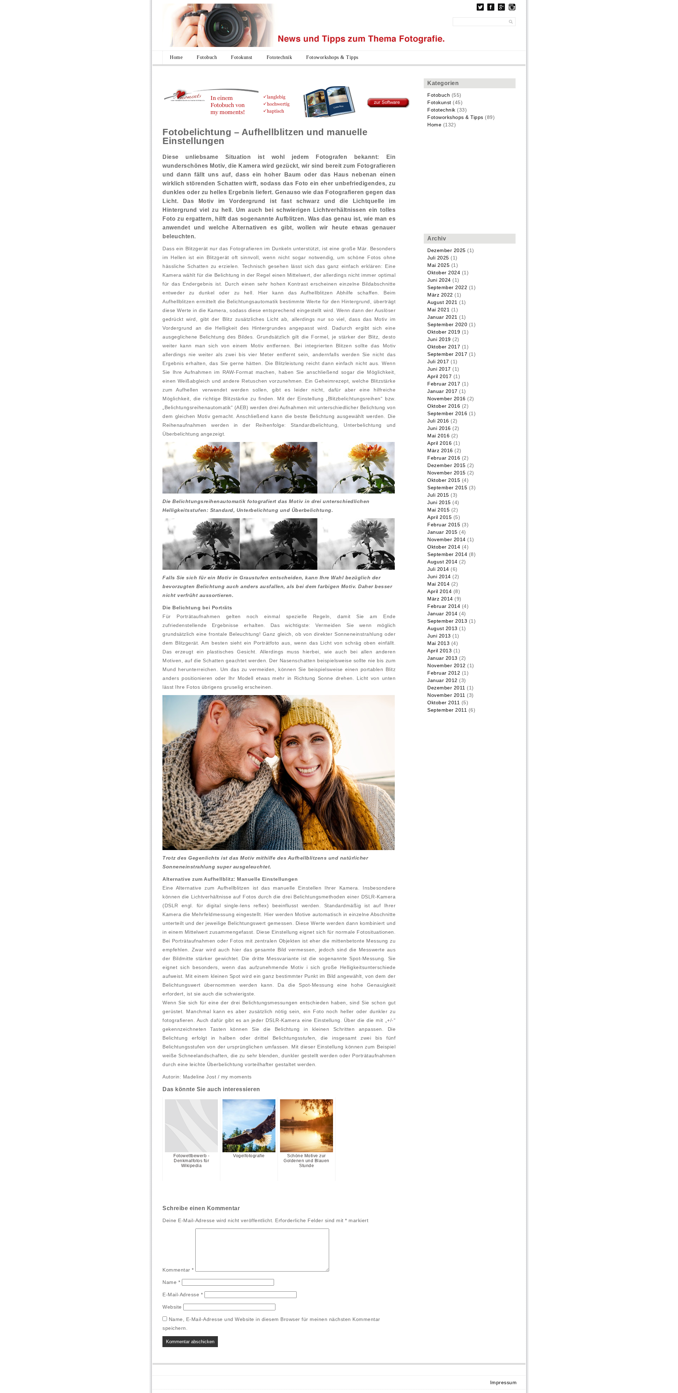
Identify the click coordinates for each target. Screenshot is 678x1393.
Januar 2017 (442, 391)
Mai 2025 (438, 265)
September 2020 (447, 324)
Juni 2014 (439, 576)
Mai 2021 (438, 309)
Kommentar (178, 1270)
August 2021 (442, 302)
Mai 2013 (438, 643)
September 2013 (447, 621)
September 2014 (447, 554)
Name (171, 1282)
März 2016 (440, 450)
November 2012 (446, 665)
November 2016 (446, 398)
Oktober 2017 (443, 346)
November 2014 (446, 539)
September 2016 (447, 413)
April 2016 (439, 443)
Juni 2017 (439, 369)
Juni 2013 (439, 636)
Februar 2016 (443, 458)
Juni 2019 (439, 339)
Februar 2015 (443, 524)
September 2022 (447, 287)
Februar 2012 (443, 673)
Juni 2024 (439, 280)
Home (176, 57)
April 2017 (439, 376)
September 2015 (447, 487)
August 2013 (442, 628)
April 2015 (439, 517)
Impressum (503, 1382)
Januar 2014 (442, 613)
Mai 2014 (438, 584)
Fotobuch (207, 57)
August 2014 (442, 561)
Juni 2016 (439, 428)
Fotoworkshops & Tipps (332, 57)
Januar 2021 (442, 317)
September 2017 (447, 354)
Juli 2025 (438, 258)
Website (172, 1307)
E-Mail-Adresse (182, 1294)
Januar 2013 (442, 658)
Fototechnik (279, 57)
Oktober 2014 (443, 547)
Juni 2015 (439, 502)
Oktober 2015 (443, 480)
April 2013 (439, 650)
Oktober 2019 (443, 332)
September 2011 (447, 710)
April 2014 (439, 591)
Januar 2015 (442, 532)
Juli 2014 (438, 569)
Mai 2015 (438, 510)
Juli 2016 (438, 421)
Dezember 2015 (446, 465)
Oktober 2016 (443, 406)
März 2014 (440, 599)
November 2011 (446, 695)
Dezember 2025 (446, 250)
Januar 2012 (442, 680)
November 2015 (446, 473)
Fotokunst (241, 57)
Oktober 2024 (443, 272)
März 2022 (440, 295)
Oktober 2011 (443, 702)
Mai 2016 (438, 435)
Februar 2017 (443, 384)
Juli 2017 (438, 361)
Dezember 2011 (446, 687)
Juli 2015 (438, 495)
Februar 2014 (443, 606)
